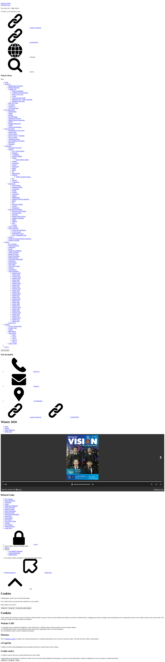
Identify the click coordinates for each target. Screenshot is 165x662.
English (14, 161)
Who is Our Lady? (17, 94)
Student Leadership (18, 218)
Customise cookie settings (23, 608)
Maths (14, 168)
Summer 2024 (16, 283)
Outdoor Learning (13, 240)
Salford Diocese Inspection (16, 120)
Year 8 (14, 336)
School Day (12, 261)
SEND (10, 122)
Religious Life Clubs (18, 101)
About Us (8, 84)
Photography (16, 173)
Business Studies (17, 187)
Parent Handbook (13, 245)
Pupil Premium (12, 117)
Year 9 (14, 338)
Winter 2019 (16, 306)
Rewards (15, 214)
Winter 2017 (16, 316)
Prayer (14, 96)
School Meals (12, 263)
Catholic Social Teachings (20, 93)
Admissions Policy (14, 139)
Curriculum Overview (15, 147)
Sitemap (7, 548)
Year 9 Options (12, 227)
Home (6, 82)
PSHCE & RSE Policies (23, 177)
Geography (15, 163)
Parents (7, 242)
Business (15, 153)
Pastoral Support (13, 257)
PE (13, 172)
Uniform (11, 268)
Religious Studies (17, 204)
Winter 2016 (16, 321)
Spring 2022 (16, 295)
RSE (13, 223)
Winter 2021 (16, 297)
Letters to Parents (13, 252)
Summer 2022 (16, 293)
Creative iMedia (17, 156)
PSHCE (14, 175)
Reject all (4, 608)
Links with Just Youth (18, 98)
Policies (10, 115)
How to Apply (12, 137)
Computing (15, 154)
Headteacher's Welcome (15, 86)
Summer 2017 (16, 318)
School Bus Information (15, 259)
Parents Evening (13, 254)
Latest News (12, 323)
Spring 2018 (16, 314)
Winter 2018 (16, 311)
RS (13, 178)
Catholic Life (12, 89)
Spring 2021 (16, 300)
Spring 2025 (16, 280)
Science (14, 180)
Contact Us (11, 106)
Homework (11, 184)
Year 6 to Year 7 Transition (16, 135)
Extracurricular (16, 213)
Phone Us (37, 371)
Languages (15, 166)
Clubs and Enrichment (19, 230)
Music (14, 170)
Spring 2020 (16, 304)
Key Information (10, 110)
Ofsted (10, 113)
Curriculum (8, 146)
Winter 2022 (16, 292)
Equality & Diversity (14, 118)
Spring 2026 (16, 275)
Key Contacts (12, 244)
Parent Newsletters (14, 256)
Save (17, 660)
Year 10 (14, 340)
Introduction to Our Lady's (16, 130)
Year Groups (12, 333)
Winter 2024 (16, 281)
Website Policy (12, 554)
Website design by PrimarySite (28, 572)
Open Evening (12, 134)
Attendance (11, 247)
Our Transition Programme (16, 141)
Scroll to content (6, 3)
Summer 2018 (16, 312)
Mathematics (16, 197)
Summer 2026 (16, 273)
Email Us (36, 386)
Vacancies (11, 144)
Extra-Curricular (13, 228)
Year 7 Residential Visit (19, 235)
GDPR (10, 125)
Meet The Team (13, 103)
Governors (11, 105)
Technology (15, 182)
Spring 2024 (16, 285)
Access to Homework (14, 326)
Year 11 (14, 342)
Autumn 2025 (16, 276)
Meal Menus (12, 331)
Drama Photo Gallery (22, 160)
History (14, 165)
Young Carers (12, 343)
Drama (14, 158)
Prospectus (11, 142)
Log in (7, 347)
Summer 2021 (16, 299)
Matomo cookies (11, 639)
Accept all (11, 608)
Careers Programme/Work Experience (19, 239)
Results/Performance (14, 123)
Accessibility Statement (15, 551)
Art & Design (16, 185)
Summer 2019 (16, 307)
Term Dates (11, 264)
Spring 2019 (16, 309)
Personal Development (15, 209)
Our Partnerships (13, 108)
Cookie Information (14, 553)
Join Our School (9, 129)
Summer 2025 (16, 278)
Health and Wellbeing (14, 251)
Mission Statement (13, 87)
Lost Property (12, 269)
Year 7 (14, 335)
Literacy (10, 237)
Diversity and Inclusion (19, 211)
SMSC (14, 220)
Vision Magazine (13, 271)
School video (12, 132)
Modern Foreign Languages (20, 199)
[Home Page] (5, 5)
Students (7, 324)
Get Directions (38, 401)
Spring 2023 (16, 290)
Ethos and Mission (17, 91)
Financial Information (14, 127)
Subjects (10, 149)
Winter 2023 (16, 287)
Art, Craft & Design (18, 151)
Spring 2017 (16, 319)
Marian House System (19, 216)
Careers (14, 225)
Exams (10, 249)
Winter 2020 (16, 302)
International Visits (17, 233)
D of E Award (16, 232)
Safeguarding (12, 111)
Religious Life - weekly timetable (22, 99)
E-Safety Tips (12, 328)
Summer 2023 (16, 288)
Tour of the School (14, 266)
